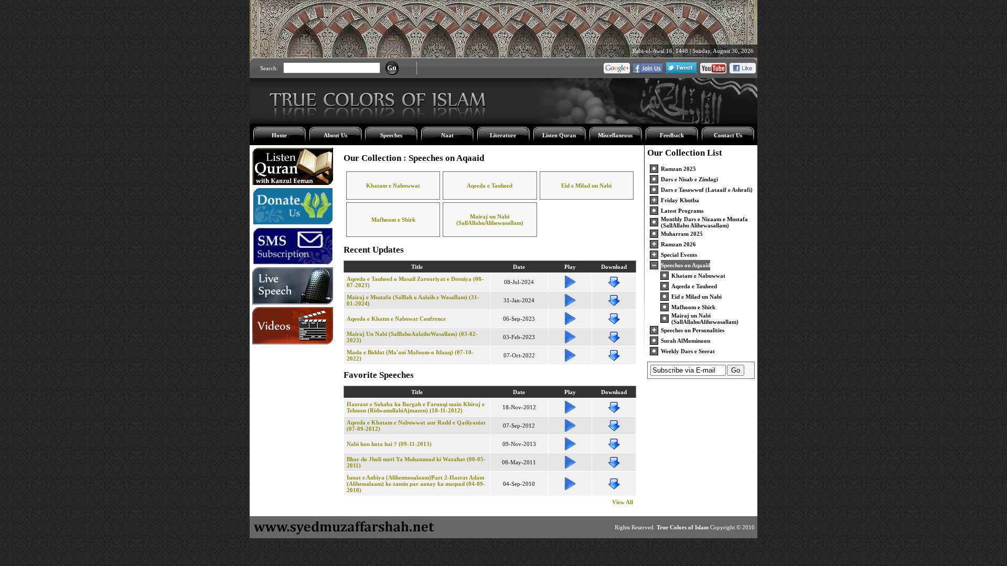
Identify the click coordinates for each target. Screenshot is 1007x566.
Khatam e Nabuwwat (393, 185)
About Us (335, 135)
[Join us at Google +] (617, 71)
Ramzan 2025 (678, 169)
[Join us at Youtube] (713, 71)
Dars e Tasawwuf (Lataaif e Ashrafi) (707, 190)
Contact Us (728, 135)
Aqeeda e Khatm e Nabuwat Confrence (396, 318)
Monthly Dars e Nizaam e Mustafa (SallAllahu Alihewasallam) (704, 222)
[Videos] (292, 342)
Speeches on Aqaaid (685, 265)
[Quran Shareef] (292, 183)
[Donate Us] (292, 223)
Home (279, 135)
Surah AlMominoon (685, 341)
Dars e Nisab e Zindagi (689, 179)
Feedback (672, 135)
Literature (503, 135)
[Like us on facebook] (743, 71)
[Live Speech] (292, 302)
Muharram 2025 (682, 234)
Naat (447, 135)
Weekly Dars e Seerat (688, 351)
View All (622, 502)
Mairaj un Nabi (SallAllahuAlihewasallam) (489, 219)
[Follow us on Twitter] (681, 71)
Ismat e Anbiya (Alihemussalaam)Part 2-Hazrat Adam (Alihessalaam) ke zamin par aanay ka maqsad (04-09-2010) (416, 483)
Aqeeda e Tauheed (489, 185)
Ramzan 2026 (678, 244)
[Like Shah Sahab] (647, 71)
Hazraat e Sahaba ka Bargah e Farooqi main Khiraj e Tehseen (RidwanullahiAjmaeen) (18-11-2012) (416, 407)
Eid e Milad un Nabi (586, 185)
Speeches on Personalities (692, 330)
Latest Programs (682, 211)
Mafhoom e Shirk (393, 219)
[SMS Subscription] (292, 262)
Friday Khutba (680, 200)
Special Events (679, 255)
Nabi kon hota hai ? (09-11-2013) (389, 444)
